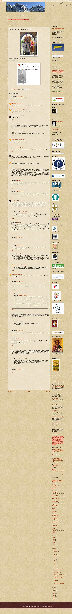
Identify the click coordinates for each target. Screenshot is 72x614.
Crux (54, 469)
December (56, 549)
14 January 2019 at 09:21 (20, 330)
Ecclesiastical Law (55, 495)
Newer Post (10, 391)
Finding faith (56, 580)
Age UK (53, 479)
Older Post (47, 391)
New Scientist (54, 512)
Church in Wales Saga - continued (57, 380)
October (55, 552)
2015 (54, 592)
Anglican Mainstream (57, 449)
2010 (54, 599)
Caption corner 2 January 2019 (59, 583)
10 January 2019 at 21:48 (23, 109)
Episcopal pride (54, 427)
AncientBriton (17, 5)
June (55, 559)
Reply (12, 100)
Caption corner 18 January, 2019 (59, 574)
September (56, 554)
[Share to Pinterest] (28, 89)
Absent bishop (56, 575)
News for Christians (55, 514)
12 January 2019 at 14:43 (20, 180)
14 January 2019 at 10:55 (20, 338)
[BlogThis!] (25, 89)
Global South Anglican (55, 498)
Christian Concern (55, 489)
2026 (54, 537)
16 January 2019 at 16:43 (23, 358)
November (56, 551)
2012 (54, 596)
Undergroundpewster (15, 109)
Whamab (15, 264)
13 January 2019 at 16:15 (23, 295)
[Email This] (24, 89)
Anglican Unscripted (55, 485)
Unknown (13, 103)
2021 (54, 545)
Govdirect (53, 499)
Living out (53, 508)
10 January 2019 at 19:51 (19, 103)
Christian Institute (55, 491)
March (55, 563)
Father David (13, 115)
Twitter (36, 55)
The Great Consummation (56, 522)
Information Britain (55, 501)
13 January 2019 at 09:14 (22, 264)
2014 (54, 593)
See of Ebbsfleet (54, 518)
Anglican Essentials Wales (58, 577)
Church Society (54, 494)
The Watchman (14, 139)
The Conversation (55, 521)
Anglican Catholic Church (56, 482)
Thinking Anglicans (55, 525)
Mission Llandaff (54, 410)
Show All (63, 474)
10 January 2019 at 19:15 (21, 96)
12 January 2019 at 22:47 (21, 274)
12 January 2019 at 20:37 (20, 253)
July (55, 557)
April (55, 562)
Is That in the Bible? (55, 502)
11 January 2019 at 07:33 (20, 115)
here (20, 15)
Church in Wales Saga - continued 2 (58, 386)
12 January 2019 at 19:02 (20, 237)
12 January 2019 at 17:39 (22, 200)
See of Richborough (55, 519)
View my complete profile (56, 129)
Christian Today (54, 492)
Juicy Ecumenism (55, 504)
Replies (14, 209)
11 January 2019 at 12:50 (20, 147)
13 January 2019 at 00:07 (20, 281)
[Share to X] (26, 89)
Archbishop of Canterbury (56, 487)
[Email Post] (22, 89)
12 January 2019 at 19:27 (23, 211)
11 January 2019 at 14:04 (21, 154)
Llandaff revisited (55, 398)
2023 (54, 542)
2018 (54, 587)
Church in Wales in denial (58, 572)
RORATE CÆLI (55, 464)
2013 (54, 595)
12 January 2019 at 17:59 (20, 222)
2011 (54, 598)
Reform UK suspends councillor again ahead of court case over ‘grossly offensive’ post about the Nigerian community (58, 461)
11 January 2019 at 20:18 (19, 168)
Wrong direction (56, 571)
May (55, 560)
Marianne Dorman (55, 509)
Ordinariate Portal (55, 515)
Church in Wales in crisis (56, 404)
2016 (54, 590)
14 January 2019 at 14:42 (20, 348)
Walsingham (54, 531)
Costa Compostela (57, 569)
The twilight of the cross (56, 392)
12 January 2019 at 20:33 (20, 245)
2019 (54, 548)
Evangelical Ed (14, 154)
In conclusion (54, 377)
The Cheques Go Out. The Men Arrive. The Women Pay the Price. (58, 451)
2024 (54, 540)
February (55, 565)
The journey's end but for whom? (57, 416)
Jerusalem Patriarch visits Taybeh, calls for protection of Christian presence (58, 471)
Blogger (50, 606)
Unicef (53, 526)
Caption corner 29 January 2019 (59, 568)
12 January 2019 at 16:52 (20, 191)
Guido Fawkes (55, 454)
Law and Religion (55, 505)
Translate (59, 57)
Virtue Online (54, 528)
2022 (54, 543)
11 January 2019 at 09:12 (21, 139)
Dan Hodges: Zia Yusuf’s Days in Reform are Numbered (58, 455)
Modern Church (54, 511)
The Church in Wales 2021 (56, 422)
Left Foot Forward (56, 458)
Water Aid (53, 532)
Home (29, 391)
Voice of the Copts (55, 529)
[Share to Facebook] (27, 89)
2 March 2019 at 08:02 (19, 369)
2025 (54, 539)
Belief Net (53, 488)
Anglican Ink (54, 484)
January (55, 566)
